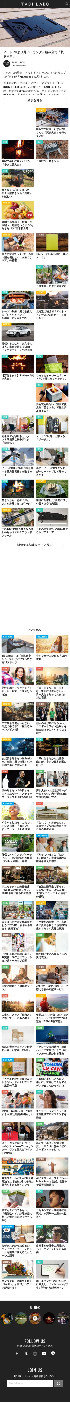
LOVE (5, 669)
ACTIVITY (41, 110)
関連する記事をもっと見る (35, 544)
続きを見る (35, 100)
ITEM (5, 142)
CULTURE (41, 235)
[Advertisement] (35, 590)
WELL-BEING (7, 637)
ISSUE (40, 772)
